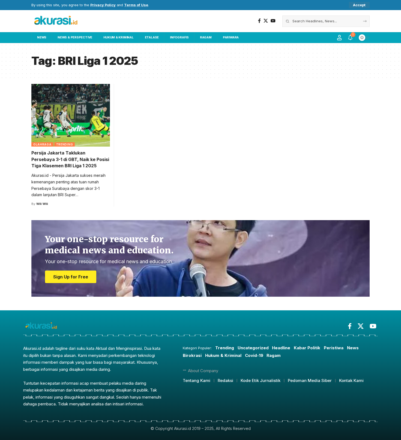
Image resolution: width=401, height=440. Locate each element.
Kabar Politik (307, 347)
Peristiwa (333, 347)
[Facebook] (259, 21)
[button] (359, 5)
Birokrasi (192, 355)
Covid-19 (254, 355)
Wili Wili (42, 204)
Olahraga (42, 144)
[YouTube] (273, 21)
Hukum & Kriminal (223, 355)
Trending (64, 144)
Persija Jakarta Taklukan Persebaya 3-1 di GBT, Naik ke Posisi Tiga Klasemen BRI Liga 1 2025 (70, 159)
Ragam (274, 355)
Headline (281, 347)
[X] (265, 21)
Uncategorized (253, 347)
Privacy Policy (103, 5)
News (353, 347)
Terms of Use (136, 5)
